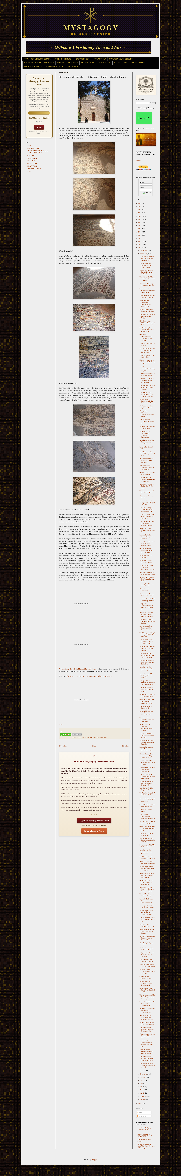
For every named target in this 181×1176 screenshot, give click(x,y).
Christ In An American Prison (147, 497)
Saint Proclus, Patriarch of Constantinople (147, 695)
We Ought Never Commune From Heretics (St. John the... (146, 1043)
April (142, 1090)
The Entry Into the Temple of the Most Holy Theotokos (147, 655)
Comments (142, 1116)
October (143, 1071)
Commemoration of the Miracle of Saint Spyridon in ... (147, 1036)
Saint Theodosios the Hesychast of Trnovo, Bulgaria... (147, 369)
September (143, 1074)
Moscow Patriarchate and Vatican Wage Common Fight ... (146, 756)
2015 (140, 232)
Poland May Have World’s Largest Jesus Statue (147, 530)
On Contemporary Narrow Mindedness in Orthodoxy (147, 550)
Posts (140, 1112)
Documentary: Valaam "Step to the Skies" (147, 595)
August (142, 1077)
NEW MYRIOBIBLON (137, 63)
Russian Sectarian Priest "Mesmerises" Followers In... (147, 769)
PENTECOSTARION (34, 169)
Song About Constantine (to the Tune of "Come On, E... (147, 606)
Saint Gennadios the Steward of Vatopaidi (147, 858)
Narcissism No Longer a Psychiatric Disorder (147, 285)
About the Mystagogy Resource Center (145, 1129)
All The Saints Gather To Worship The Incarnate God (147, 783)
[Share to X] (77, 734)
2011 (140, 244)
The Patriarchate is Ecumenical (146, 707)
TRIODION (31, 161)
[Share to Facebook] (79, 734)
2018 (140, 222)
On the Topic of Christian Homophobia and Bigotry (146, 727)
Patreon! (138, 160)
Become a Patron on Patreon (94, 831)
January (142, 1099)
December (143, 250)
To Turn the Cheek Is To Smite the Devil (147, 794)
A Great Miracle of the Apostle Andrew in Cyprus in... (147, 258)
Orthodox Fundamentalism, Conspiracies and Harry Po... (146, 337)
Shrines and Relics (102, 737)
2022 (140, 210)
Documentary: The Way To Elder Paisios (147, 846)
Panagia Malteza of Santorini (146, 556)
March (142, 1093)
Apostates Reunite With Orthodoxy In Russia (147, 600)
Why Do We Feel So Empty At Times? (146, 789)
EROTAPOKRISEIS (82, 59)
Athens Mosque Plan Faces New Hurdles (147, 310)
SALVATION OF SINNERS (33, 67)
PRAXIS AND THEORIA (54, 67)
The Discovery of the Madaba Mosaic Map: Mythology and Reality (89, 676)
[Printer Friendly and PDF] (65, 735)
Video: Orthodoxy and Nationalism (147, 356)
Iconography (80, 737)
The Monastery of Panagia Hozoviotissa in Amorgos (147, 479)
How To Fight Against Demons (147, 944)
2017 (140, 225)
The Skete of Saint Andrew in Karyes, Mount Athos (146, 265)
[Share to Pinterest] (81, 734)
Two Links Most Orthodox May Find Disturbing (147, 720)
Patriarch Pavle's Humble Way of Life (147, 925)
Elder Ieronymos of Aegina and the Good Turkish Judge (147, 776)
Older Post (125, 746)
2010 (140, 248)
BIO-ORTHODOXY (88, 63)
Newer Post (63, 746)
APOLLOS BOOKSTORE (75, 67)
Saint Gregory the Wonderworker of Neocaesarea (146, 852)
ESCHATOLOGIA (104, 63)
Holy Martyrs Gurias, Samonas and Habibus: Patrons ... (147, 912)
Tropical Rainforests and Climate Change (147, 895)
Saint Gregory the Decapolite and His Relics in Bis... (147, 669)
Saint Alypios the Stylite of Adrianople (147, 427)
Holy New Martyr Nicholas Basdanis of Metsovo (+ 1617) (147, 323)
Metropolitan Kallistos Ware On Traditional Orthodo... (147, 662)
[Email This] (73, 734)
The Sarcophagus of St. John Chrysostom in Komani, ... (147, 997)
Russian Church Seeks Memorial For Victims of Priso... (147, 762)
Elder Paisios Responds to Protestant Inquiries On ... (147, 919)
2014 (140, 235)
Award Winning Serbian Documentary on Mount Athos (147, 938)
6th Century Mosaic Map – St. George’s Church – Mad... (147, 889)
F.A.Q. (29, 171)
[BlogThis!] (75, 734)
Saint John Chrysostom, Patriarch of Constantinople (147, 1010)
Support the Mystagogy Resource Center (94, 820)
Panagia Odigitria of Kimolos (146, 448)
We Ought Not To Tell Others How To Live (147, 907)
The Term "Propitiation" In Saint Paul (147, 834)
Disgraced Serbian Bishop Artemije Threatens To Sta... (146, 1017)
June (141, 1083)
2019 (140, 219)
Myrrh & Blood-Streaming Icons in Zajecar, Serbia (146, 1051)
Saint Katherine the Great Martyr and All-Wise (147, 454)
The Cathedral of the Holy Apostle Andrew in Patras (147, 279)
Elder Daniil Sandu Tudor (146, 811)
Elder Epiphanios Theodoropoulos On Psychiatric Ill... (147, 1029)
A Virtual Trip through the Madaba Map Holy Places (77, 669)
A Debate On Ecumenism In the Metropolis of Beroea (147, 401)
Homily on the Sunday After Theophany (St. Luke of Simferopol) (146, 1146)
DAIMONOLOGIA (120, 63)
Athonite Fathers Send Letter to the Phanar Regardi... (147, 742)
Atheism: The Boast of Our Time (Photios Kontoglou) (147, 380)
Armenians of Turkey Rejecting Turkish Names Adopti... (146, 641)
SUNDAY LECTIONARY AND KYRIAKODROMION (37, 152)
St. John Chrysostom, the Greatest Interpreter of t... (146, 713)
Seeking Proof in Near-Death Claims (147, 585)
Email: (142, 187)
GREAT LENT (32, 163)
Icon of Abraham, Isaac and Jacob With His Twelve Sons (147, 800)
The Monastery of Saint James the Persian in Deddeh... (147, 387)
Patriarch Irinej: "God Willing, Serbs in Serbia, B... (146, 676)
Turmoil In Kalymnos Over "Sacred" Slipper (147, 573)
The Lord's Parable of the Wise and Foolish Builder (147, 621)
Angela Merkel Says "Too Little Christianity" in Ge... (147, 567)
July (141, 1080)
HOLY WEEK (32, 166)
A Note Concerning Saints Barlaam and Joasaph (147, 735)
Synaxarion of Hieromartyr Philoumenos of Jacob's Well (145, 303)
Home (94, 746)
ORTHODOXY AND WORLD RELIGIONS (39, 63)
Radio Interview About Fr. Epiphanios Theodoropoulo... (147, 523)
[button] (5, 1167)
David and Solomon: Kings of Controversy (147, 863)
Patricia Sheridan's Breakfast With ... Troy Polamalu (146, 983)
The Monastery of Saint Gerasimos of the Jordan (147, 316)
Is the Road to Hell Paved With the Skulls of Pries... (147, 990)
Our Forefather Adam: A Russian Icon (147, 949)
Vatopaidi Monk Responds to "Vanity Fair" (147, 421)
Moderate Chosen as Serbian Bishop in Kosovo (146, 689)
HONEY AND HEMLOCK (63, 59)
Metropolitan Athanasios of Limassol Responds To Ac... (147, 413)
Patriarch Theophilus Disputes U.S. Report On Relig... (147, 503)
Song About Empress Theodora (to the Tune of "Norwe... (146, 614)
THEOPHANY (32, 158)
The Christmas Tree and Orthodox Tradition (147, 296)
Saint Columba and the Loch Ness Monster (147, 1023)
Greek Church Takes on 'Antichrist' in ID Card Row (147, 828)
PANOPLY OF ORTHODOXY (67, 63)
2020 (140, 216)
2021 (140, 213)
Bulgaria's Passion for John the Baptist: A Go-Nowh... (147, 955)
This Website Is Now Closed (144, 1140)
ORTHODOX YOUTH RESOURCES (121, 59)
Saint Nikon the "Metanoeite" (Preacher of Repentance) (145, 434)
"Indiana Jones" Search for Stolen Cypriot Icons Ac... (147, 648)
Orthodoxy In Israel (90, 737)
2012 (140, 241)
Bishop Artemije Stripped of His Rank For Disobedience (147, 682)
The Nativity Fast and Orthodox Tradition (147, 960)
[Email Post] (61, 731)
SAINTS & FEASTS (33, 148)
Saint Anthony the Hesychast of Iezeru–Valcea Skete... (147, 330)
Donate (39, 127)
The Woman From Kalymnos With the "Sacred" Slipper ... (147, 394)
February (143, 1096)
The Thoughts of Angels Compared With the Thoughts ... (147, 635)
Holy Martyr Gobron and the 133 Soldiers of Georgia (147, 868)
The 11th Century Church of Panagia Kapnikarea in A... (146, 509)
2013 (140, 238)
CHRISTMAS (31, 155)
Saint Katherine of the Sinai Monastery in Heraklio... (147, 442)
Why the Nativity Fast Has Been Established (147, 965)
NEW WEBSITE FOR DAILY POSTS (145, 1136)
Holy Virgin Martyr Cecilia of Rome (146, 561)
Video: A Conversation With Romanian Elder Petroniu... (147, 516)
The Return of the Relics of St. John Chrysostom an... (147, 1004)
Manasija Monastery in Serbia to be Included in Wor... (147, 362)
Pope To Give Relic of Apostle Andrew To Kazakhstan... (147, 875)
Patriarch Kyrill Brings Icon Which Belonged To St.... (147, 579)
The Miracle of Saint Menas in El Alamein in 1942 (147, 1065)
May (141, 1086)
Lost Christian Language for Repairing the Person (147, 816)
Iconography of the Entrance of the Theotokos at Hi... (146, 628)
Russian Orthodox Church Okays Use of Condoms (147, 537)
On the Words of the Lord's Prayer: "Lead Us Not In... (147, 882)
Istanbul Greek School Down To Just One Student (147, 931)
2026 (140, 203)
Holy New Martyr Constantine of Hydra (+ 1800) (147, 971)
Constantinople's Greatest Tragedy (146, 977)
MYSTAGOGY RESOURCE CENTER (37, 59)
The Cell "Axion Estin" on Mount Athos (147, 806)
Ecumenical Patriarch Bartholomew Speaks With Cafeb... (147, 840)
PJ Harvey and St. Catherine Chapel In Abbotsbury (147, 467)
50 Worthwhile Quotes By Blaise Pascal (147, 407)
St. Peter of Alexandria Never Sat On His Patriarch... (147, 460)
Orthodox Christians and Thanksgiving (147, 473)
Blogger (94, 1160)
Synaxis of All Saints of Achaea (147, 344)
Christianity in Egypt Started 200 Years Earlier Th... (146, 272)
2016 (140, 229)
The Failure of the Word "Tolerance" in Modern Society (147, 543)
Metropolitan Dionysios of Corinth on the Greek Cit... (147, 350)
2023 (140, 206)
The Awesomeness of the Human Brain (146, 492)
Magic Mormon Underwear (145, 590)
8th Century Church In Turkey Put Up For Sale (147, 486)
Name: (142, 182)
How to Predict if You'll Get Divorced (147, 822)
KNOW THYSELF (99, 59)
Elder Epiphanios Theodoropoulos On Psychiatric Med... (147, 1058)
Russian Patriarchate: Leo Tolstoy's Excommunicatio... (146, 749)
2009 (140, 1103)
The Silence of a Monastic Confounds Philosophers (147, 290)
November (143, 254)
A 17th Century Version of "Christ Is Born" (147, 375)
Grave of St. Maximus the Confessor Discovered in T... (147, 701)
